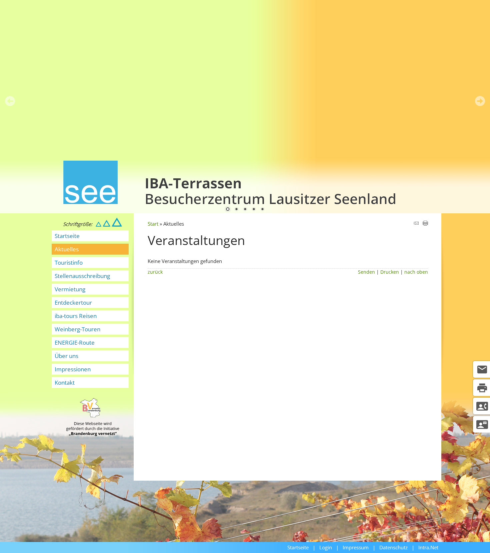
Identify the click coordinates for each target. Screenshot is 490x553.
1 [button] (227, 209)
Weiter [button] (480, 101)
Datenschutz (393, 547)
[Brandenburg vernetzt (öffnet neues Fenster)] (92, 434)
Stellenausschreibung (82, 276)
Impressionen (73, 369)
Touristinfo (69, 262)
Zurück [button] (10, 101)
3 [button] (245, 209)
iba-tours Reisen (76, 316)
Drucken (389, 272)
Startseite (67, 236)
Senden (366, 272)
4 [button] (253, 209)
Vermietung (70, 289)
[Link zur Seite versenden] (416, 223)
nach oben (416, 272)
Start (153, 223)
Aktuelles (67, 249)
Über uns (66, 356)
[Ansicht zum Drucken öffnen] (425, 223)
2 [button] (236, 209)
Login (325, 547)
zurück (155, 272)
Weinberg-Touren (77, 329)
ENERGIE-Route (75, 342)
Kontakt (65, 382)
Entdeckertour (73, 302)
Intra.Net (428, 547)
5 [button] (262, 209)
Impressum (356, 547)
